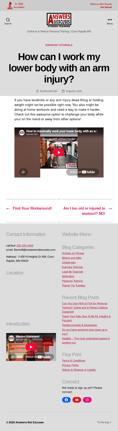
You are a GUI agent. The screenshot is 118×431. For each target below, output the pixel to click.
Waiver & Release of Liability (79, 370)
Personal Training (72, 281)
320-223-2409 (24, 245)
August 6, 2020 (74, 91)
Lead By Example (72, 271)
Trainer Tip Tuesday (73, 285)
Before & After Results (101, 4)
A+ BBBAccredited (19, 5)
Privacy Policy (70, 365)
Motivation (68, 276)
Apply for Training (101, 7)
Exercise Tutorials (59, 45)
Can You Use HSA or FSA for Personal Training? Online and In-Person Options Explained (85, 307)
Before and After (72, 258)
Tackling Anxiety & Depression (79, 325)
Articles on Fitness (73, 253)
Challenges (68, 262)
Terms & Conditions (73, 360)
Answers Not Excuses (30, 422)
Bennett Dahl (50, 91)
